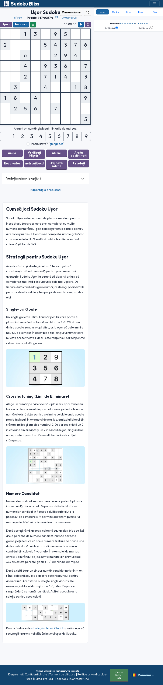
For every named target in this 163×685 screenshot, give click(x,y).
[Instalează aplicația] (33, 24)
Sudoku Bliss (25, 4)
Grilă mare (144, 27)
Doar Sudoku (127, 23)
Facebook (61, 679)
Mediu (115, 11)
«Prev (18, 18)
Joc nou (19, 24)
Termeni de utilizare (62, 674)
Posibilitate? (39, 144)
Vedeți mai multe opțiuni (23, 178)
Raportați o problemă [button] (45, 190)
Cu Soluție (142, 23)
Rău (155, 11)
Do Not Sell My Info (119, 675)
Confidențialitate (36, 674)
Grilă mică (109, 27)
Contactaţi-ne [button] (79, 679)
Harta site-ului (43, 679)
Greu (129, 11)
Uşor (5, 24)
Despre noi (15, 674)
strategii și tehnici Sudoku (48, 628)
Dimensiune (71, 12)
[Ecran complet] (87, 12)
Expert (141, 11)
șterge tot (56, 144)
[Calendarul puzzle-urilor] (56, 17)
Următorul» (69, 18)
